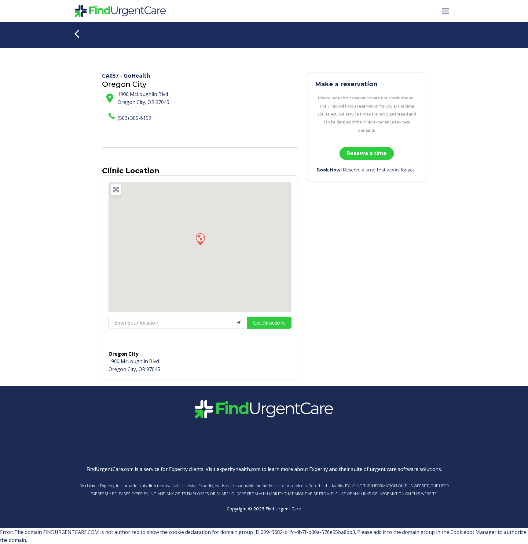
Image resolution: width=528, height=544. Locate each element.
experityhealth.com (238, 469)
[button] (200, 239)
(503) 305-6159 (134, 118)
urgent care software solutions (405, 469)
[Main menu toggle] (445, 11)
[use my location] (239, 323)
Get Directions (269, 322)
